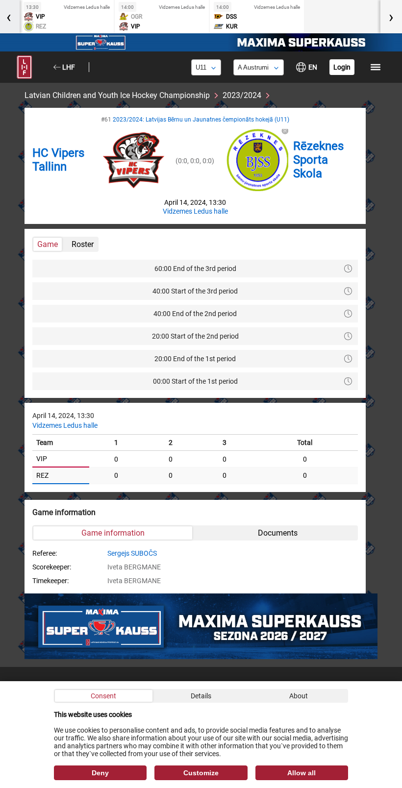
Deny (100, 773)
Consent (103, 696)
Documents (278, 533)
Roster (83, 244)
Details (201, 696)
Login (342, 67)
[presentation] (391, 16)
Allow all (301, 773)
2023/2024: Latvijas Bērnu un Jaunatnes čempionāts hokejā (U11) (201, 119)
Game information (113, 533)
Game (47, 244)
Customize (201, 773)
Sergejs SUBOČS (132, 553)
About (298, 696)
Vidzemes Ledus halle (195, 211)
